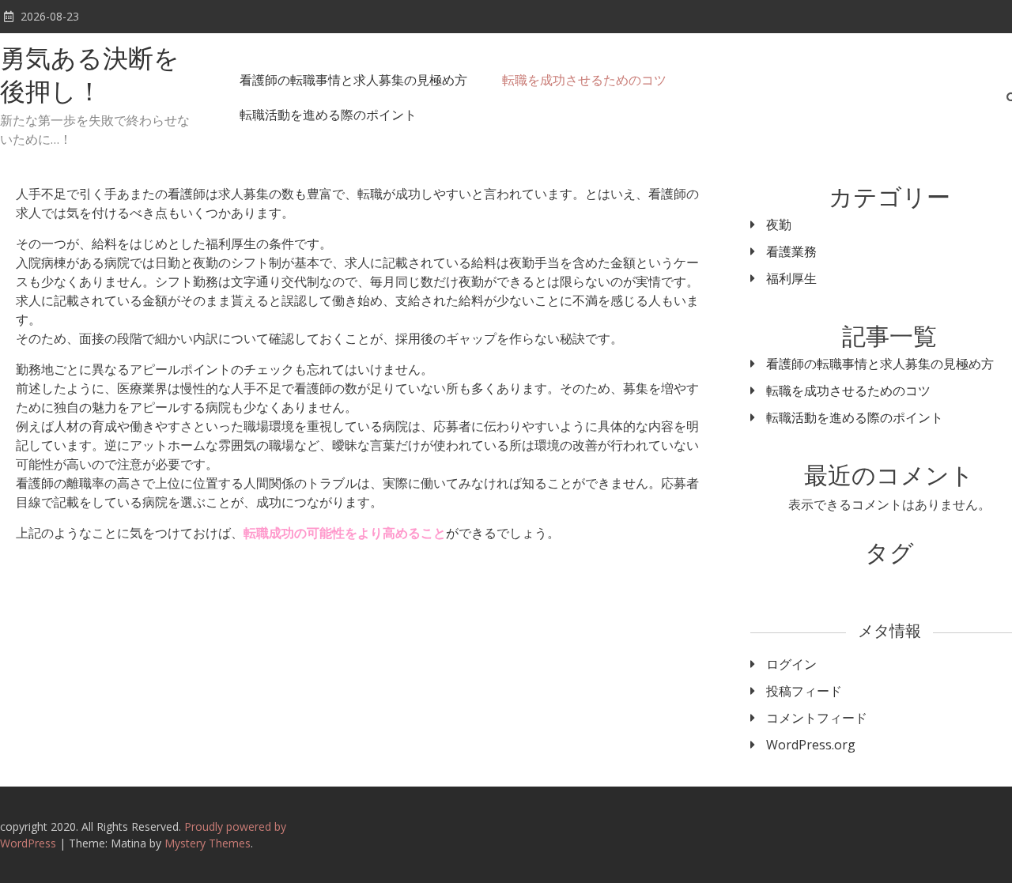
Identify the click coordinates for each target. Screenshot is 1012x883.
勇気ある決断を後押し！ (89, 77)
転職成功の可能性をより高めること (345, 532)
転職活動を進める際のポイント (328, 114)
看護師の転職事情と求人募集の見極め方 (353, 80)
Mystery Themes (207, 843)
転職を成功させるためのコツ (584, 80)
